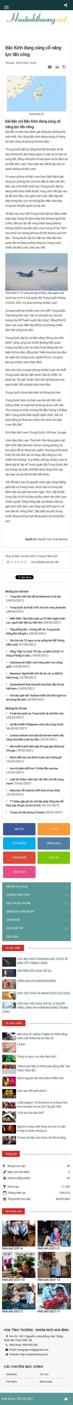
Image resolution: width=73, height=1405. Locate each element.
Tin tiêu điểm (13, 948)
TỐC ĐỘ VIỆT (24, 1399)
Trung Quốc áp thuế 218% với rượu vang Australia (38, 607)
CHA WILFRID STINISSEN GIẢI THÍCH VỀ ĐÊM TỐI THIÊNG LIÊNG (42, 961)
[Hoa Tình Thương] (36, 18)
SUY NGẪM (19, 843)
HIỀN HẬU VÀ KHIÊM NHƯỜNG (36, 981)
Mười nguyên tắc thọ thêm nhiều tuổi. (40, 1078)
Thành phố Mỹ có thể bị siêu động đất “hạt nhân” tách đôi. (43, 1068)
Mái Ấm (19, 829)
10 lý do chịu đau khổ (30, 1112)
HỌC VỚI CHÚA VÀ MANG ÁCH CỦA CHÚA (43, 993)
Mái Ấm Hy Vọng (16, 886)
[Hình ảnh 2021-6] (18, 1233)
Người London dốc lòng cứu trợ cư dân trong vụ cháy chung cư (41, 1128)
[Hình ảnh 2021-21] (54, 1233)
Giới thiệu (11, 1374)
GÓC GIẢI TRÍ (14, 928)
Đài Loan (38, 228)
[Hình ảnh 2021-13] (54, 1265)
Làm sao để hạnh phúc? (32, 1090)
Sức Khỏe (19, 871)
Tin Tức (44, 1374)
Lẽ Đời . (21, 1044)
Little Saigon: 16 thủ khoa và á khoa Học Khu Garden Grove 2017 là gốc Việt (42, 1104)
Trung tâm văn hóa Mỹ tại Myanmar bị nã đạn (35, 596)
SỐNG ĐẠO (54, 843)
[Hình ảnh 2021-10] (18, 1265)
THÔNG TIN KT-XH (17, 894)
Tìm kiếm (11, 1381)
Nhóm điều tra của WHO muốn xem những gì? (36, 757)
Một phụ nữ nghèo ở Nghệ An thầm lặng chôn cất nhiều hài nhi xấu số (42, 1036)
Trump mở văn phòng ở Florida (27, 812)
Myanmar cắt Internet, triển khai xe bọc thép (35, 790)
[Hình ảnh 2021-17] (54, 1296)
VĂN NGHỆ (19, 857)
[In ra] (57, 66)
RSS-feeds (46, 1381)
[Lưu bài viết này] (64, 66)
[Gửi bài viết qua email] (50, 66)
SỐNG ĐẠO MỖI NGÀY (20, 911)
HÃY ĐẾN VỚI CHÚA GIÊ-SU (34, 970)
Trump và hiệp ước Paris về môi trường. (41, 1137)
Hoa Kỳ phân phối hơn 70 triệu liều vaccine (34, 768)
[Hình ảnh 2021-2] (18, 1296)
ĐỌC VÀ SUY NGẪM (18, 903)
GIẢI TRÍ (54, 857)
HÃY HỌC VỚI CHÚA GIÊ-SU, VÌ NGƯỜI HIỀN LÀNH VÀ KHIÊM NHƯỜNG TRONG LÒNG (35, 1007)
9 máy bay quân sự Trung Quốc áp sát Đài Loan (37, 713)
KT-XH (54, 829)
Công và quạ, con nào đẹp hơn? (37, 1056)
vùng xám (46, 191)
